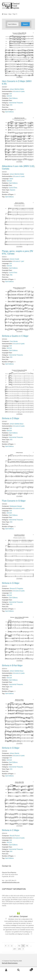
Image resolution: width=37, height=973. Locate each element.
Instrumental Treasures (16, 103)
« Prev (5, 945)
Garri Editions (13, 98)
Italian (11, 179)
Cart (28, 968)
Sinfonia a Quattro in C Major (15, 335)
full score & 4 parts (18, 91)
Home (5, 14)
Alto (11, 275)
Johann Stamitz (14, 753)
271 (15, 949)
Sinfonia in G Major (10, 582)
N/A (10, 94)
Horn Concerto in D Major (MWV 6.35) (17, 82)
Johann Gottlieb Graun (16, 424)
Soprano (12, 190)
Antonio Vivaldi (14, 259)
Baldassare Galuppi (16, 506)
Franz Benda (14, 341)
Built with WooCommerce (9, 963)
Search (18, 970)
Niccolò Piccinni (15, 836)
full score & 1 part (18, 261)
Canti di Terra (13, 188)
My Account (6, 970)
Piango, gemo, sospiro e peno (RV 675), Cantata (17, 252)
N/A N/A (9, 96)
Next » (23, 949)
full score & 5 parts (18, 508)
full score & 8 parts (18, 838)
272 (19, 949)
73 (19, 946)
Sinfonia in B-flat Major (12, 665)
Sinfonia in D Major (10, 418)
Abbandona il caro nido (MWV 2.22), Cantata (18, 167)
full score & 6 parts (18, 426)
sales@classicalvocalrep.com (10, 882)
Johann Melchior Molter (17, 89)
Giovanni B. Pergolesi (16, 588)
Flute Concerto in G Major (14, 500)
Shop (10, 14)
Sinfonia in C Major (10, 830)
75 (27, 946)
